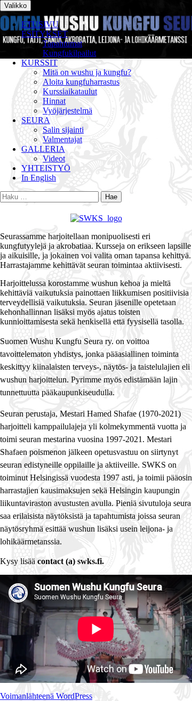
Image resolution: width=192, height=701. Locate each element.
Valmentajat (62, 139)
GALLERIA (43, 148)
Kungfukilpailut (69, 53)
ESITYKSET (44, 33)
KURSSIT (39, 62)
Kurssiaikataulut (70, 91)
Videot (54, 158)
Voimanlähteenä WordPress (46, 695)
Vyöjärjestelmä (67, 110)
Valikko (15, 6)
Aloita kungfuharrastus (81, 81)
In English (38, 177)
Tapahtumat (62, 43)
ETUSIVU (40, 24)
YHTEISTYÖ (45, 168)
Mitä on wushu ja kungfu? (87, 72)
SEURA (35, 120)
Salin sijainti (63, 129)
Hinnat (54, 100)
